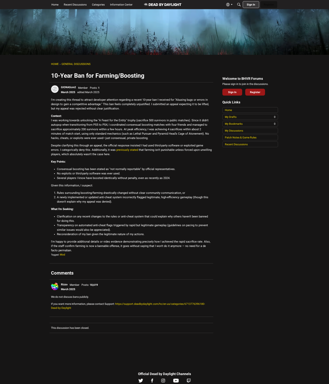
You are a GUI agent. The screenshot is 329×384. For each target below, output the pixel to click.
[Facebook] (152, 381)
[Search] (239, 4)
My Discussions (234, 130)
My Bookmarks (250, 123)
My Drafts (250, 116)
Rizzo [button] (64, 284)
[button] (55, 89)
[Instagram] (163, 381)
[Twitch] (189, 381)
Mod (62, 254)
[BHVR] (163, 4)
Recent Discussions (236, 144)
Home (228, 110)
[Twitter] (140, 381)
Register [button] (255, 92)
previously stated (127, 150)
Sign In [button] (232, 92)
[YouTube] (176, 381)
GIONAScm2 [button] (68, 87)
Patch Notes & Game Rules (240, 137)
